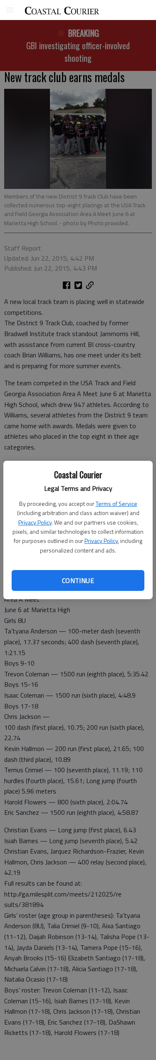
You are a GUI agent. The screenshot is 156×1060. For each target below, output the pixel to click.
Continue (78, 580)
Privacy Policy (35, 522)
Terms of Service (116, 503)
